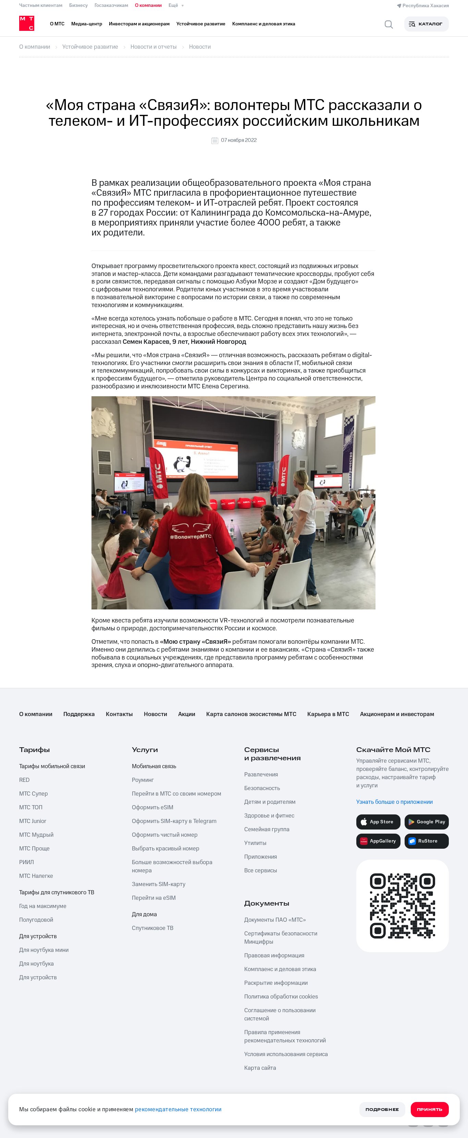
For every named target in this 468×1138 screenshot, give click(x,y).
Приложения (260, 857)
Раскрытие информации (276, 983)
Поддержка (79, 714)
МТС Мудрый (36, 835)
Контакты (119, 714)
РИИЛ (26, 862)
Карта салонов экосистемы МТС (251, 714)
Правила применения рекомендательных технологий (285, 1036)
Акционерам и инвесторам (397, 714)
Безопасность (262, 788)
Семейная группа (267, 829)
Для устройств (38, 936)
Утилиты (255, 843)
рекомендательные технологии (178, 1109)
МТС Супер (33, 794)
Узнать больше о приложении (394, 802)
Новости (155, 714)
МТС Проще (34, 849)
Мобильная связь (154, 766)
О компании (148, 5)
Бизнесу (78, 5)
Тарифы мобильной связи (52, 766)
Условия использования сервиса (286, 1054)
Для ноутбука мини (44, 950)
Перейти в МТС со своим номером (176, 794)
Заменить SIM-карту (158, 884)
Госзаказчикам (111, 5)
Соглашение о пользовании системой (280, 1014)
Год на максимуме (42, 906)
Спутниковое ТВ (152, 928)
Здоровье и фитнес (269, 816)
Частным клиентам (40, 5)
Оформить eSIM (152, 807)
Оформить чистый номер (165, 835)
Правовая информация (274, 956)
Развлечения (261, 775)
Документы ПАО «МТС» (275, 920)
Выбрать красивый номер (165, 849)
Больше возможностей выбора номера (172, 866)
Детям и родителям (270, 802)
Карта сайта (260, 1068)
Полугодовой (36, 920)
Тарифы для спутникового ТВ (56, 892)
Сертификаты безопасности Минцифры (280, 938)
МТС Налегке (36, 876)
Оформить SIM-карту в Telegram (174, 821)
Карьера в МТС (328, 714)
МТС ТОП (30, 807)
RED (24, 780)
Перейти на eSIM (154, 898)
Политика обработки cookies (281, 997)
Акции (186, 714)
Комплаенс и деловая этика (280, 969)
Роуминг (143, 780)
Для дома (144, 914)
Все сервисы (260, 871)
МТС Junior (32, 821)
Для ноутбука (36, 964)
